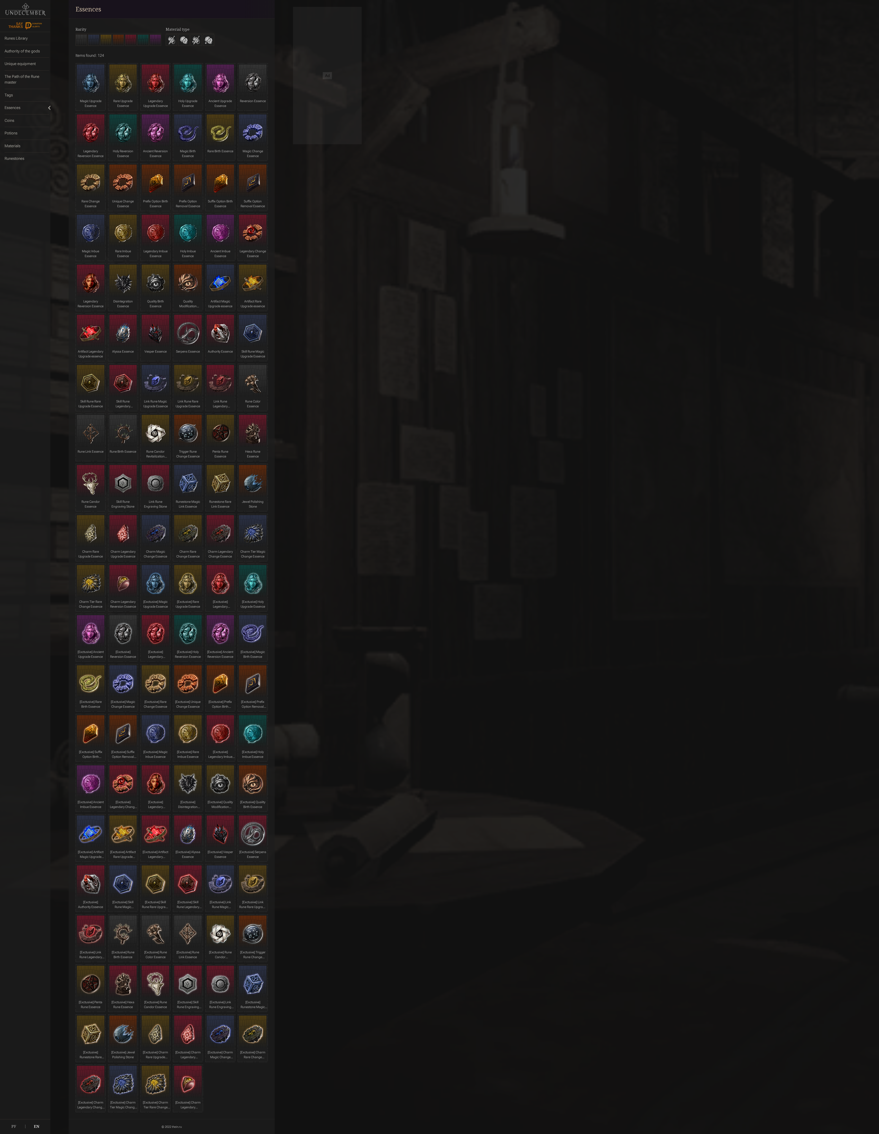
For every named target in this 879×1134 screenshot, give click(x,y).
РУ (13, 1126)
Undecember (25, 9)
